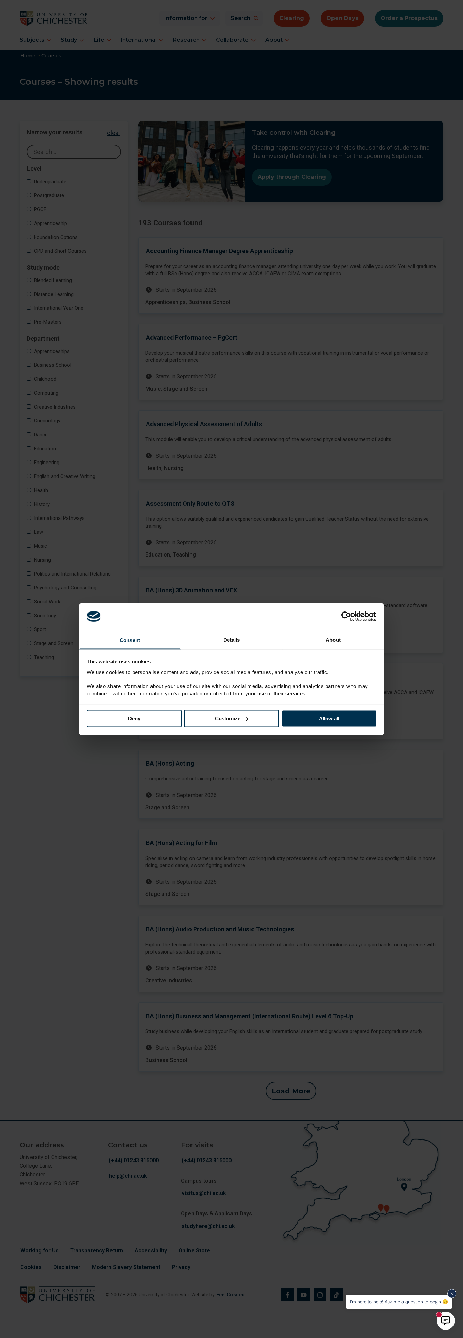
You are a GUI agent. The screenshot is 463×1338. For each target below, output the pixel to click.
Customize (227, 718)
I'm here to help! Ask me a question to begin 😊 (399, 1301)
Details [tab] (231, 639)
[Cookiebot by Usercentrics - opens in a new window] (347, 616)
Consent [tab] (130, 640)
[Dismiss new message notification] (451, 1293)
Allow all (329, 718)
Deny (134, 718)
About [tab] (333, 639)
